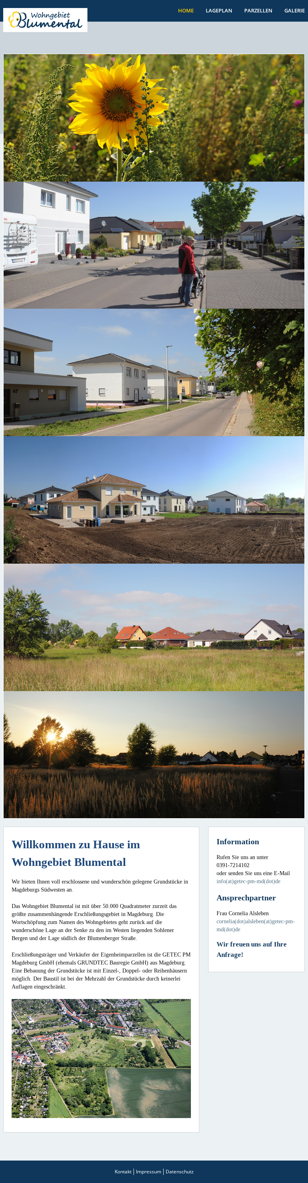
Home (186, 10)
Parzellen (258, 10)
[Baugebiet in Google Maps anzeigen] (101, 1058)
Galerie (294, 10)
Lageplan (219, 10)
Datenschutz (180, 1172)
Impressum (148, 1172)
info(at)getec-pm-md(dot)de (248, 881)
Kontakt (123, 1172)
